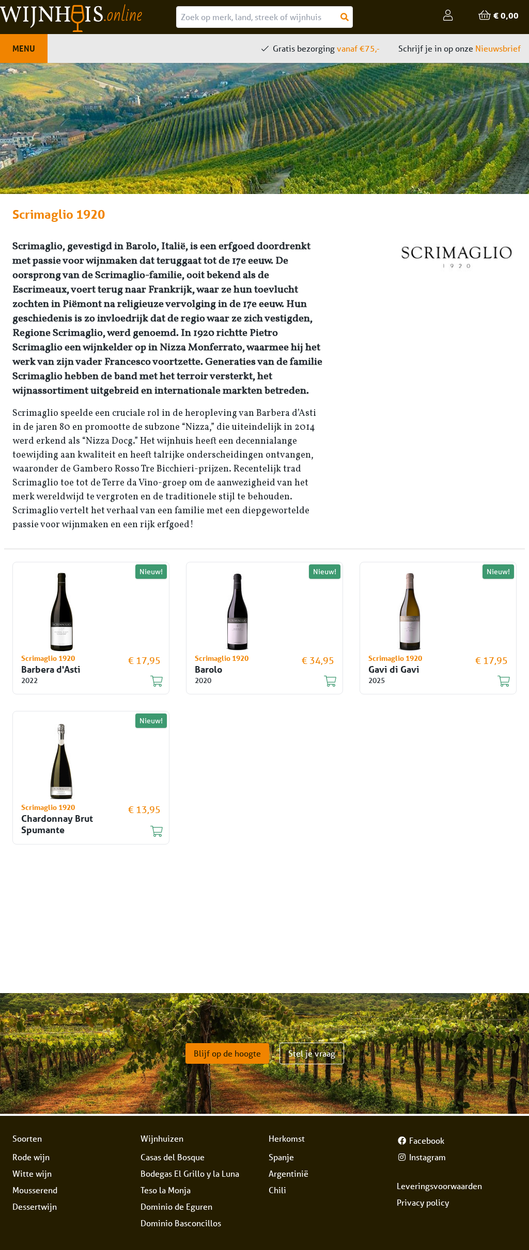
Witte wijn (32, 1173)
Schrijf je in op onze (459, 48)
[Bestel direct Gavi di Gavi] (432, 681)
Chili (277, 1189)
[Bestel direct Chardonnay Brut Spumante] (85, 831)
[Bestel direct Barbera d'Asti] (85, 681)
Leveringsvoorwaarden (439, 1185)
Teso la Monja (166, 1189)
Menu (23, 48)
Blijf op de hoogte (227, 1053)
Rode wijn (31, 1156)
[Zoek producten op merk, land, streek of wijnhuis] (344, 17)
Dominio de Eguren (176, 1206)
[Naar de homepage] (88, 18)
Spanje (281, 1156)
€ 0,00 (505, 15)
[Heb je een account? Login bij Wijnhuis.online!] (448, 15)
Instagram (426, 1156)
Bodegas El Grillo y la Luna (190, 1173)
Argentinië (288, 1173)
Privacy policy (423, 1202)
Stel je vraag (311, 1053)
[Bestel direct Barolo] (258, 681)
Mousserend (34, 1189)
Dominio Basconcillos (181, 1222)
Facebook (425, 1140)
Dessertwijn (34, 1206)
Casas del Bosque (173, 1156)
